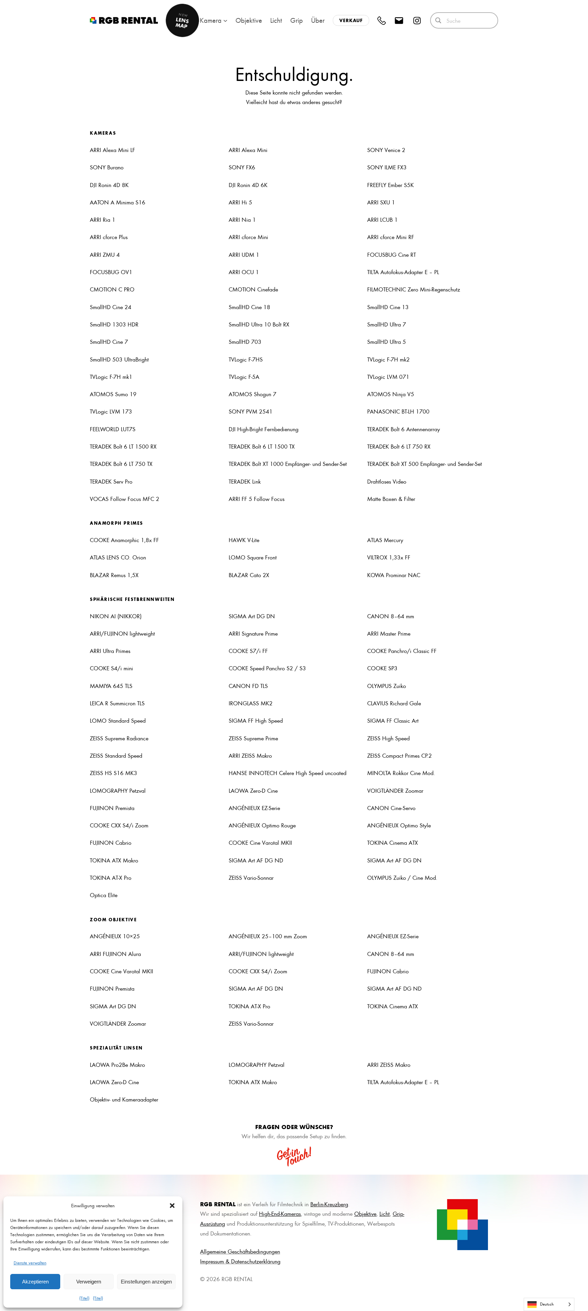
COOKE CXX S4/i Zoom (119, 825)
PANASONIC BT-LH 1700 (398, 411)
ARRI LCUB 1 (382, 219)
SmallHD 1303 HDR (114, 324)
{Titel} (84, 1298)
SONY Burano (107, 167)
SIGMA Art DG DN (252, 616)
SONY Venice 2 (386, 150)
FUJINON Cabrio (110, 842)
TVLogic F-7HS (246, 359)
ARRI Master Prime (388, 633)
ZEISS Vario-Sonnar (251, 877)
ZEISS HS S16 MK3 (113, 773)
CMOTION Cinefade (253, 289)
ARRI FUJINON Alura (115, 953)
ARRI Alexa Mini (248, 150)
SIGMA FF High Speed (256, 720)
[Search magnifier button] (438, 20)
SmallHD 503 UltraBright (119, 359)
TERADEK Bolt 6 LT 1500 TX (262, 446)
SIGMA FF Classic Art (393, 720)
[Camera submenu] (225, 20)
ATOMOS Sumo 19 (113, 394)
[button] (172, 1205)
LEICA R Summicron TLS (117, 703)
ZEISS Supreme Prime (253, 738)
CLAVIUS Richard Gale (394, 703)
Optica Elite (103, 895)
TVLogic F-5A (244, 376)
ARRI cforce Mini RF (390, 237)
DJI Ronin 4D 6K (248, 185)
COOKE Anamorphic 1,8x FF (124, 540)
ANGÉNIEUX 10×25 (115, 936)
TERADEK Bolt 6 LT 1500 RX (123, 446)
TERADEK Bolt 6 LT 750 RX (398, 446)
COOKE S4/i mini (111, 668)
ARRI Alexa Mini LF (112, 150)
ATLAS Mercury (385, 540)
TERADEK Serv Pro (111, 481)
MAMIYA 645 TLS (111, 686)
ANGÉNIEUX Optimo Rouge (262, 825)
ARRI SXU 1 (381, 202)
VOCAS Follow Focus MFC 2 (124, 498)
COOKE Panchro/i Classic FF (402, 650)
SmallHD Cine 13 (388, 307)
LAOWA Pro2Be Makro (117, 1064)
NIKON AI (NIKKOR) (116, 616)
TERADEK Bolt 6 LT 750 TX (121, 463)
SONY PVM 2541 (251, 411)
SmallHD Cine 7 (109, 341)
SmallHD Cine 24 (110, 307)
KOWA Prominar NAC (393, 575)
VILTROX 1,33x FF (388, 557)
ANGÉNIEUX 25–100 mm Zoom (268, 936)
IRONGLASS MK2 (251, 703)
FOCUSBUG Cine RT (391, 254)
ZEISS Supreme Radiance (119, 738)
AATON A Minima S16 (117, 202)
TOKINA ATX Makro (114, 860)
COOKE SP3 (382, 668)
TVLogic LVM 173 (111, 411)
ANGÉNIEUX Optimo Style (399, 825)
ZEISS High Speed (388, 738)
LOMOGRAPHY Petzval (118, 790)
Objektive (365, 1213)
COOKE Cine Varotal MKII (260, 842)
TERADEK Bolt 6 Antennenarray (403, 429)
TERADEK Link (245, 481)
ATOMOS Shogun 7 (252, 394)
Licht (384, 1213)
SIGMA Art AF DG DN (394, 860)
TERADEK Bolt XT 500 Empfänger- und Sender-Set (424, 463)
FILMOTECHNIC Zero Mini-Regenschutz (413, 289)
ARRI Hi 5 (240, 202)
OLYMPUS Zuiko (386, 686)
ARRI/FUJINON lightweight (122, 633)
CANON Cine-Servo (391, 808)
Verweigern (88, 1281)
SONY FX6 (242, 167)
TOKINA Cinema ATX (392, 842)
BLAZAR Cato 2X (249, 575)
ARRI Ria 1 (102, 219)
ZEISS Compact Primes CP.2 (399, 755)
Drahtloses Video (386, 481)
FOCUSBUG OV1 (111, 272)
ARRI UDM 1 (244, 254)
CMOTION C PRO (112, 289)
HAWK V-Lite (244, 540)
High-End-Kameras (280, 1213)
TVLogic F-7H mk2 (389, 359)
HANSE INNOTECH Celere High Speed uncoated (287, 773)
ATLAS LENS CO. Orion (118, 557)
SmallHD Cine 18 (249, 307)
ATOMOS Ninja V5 (390, 394)
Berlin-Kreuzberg (329, 1204)
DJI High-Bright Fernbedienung (263, 429)
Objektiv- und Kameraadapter (124, 1099)
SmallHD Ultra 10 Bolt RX (259, 324)
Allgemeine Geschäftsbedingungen (240, 1251)
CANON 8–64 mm (390, 616)
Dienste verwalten (30, 1262)
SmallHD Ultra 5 (386, 341)
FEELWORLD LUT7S (112, 429)
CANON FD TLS (248, 686)
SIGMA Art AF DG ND (256, 860)
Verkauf (351, 20)
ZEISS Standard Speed (116, 755)
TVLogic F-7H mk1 (111, 376)
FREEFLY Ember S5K (390, 185)
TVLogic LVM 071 (388, 376)
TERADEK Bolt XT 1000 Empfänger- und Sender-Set (288, 463)
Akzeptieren (35, 1281)
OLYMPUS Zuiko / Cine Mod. (402, 877)
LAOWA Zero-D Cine (253, 790)
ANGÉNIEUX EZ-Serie (254, 808)
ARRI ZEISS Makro (250, 755)
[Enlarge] (479, 1208)
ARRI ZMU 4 (105, 254)
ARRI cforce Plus (109, 237)
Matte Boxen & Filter (391, 498)
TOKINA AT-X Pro (110, 877)
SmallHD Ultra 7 (386, 324)
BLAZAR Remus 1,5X (114, 575)
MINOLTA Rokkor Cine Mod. (401, 773)
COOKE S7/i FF (248, 650)
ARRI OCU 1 (244, 272)
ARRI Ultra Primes (110, 650)
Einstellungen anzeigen (146, 1281)
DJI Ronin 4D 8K (109, 185)
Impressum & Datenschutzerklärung (240, 1261)
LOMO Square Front (253, 557)
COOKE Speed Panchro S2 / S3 (267, 668)
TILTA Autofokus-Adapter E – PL (403, 272)
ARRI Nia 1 (242, 219)
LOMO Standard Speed (118, 720)
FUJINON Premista (112, 808)
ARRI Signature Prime (253, 633)
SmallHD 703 (245, 341)
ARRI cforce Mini (248, 237)
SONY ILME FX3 (387, 167)
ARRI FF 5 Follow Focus (256, 498)
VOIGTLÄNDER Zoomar (395, 790)
